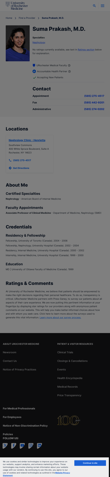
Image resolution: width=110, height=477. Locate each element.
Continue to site (90, 463)
